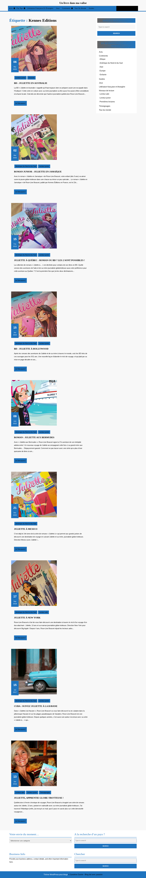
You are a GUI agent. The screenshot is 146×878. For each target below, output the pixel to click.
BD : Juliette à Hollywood (31, 348)
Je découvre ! (21, 104)
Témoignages (45, 792)
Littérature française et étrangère (40, 8)
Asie (101, 67)
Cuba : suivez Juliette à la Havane (35, 706)
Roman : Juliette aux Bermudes (34, 437)
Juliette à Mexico (25, 529)
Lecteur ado (43, 612)
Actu (11, 8)
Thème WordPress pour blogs (56, 874)
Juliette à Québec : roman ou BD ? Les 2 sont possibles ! (49, 260)
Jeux (58, 8)
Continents (66, 8)
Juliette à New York (27, 617)
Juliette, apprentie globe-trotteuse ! (39, 798)
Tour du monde (80, 8)
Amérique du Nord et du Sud (26, 166)
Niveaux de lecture (106, 91)
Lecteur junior (20, 78)
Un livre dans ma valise (73, 2)
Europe (103, 71)
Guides (91, 8)
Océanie (31, 78)
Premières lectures (107, 102)
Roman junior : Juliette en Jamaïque (38, 171)
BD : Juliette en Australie (30, 83)
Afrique (102, 59)
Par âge (20, 8)
